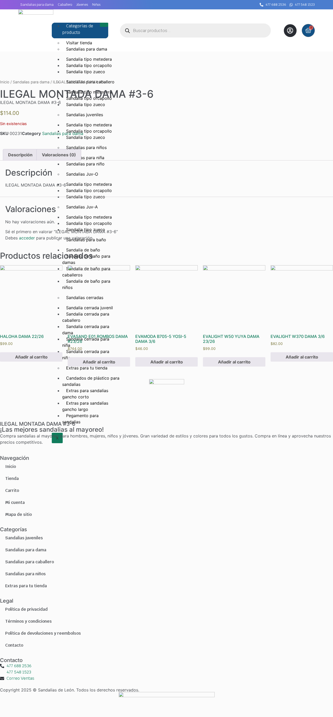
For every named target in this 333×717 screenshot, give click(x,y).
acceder (27, 237)
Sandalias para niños (25, 574)
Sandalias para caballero (29, 562)
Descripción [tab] (20, 154)
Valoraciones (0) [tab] (59, 154)
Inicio (4, 82)
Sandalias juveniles (24, 538)
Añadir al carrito (31, 357)
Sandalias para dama (37, 4)
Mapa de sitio (18, 514)
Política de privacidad (26, 609)
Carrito (12, 490)
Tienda (12, 478)
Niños (96, 4)
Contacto (14, 645)
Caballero (65, 4)
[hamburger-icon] (104, 25)
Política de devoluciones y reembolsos (43, 633)
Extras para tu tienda (26, 586)
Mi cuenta (15, 502)
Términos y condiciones (28, 621)
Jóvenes (82, 4)
